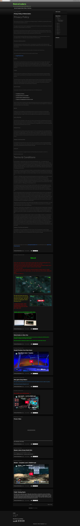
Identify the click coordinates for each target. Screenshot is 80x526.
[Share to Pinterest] (37, 250)
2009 (58, 32)
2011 (58, 29)
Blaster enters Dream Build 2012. (23, 450)
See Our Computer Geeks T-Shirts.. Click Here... (23, 8)
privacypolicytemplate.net (32, 244)
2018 (58, 23)
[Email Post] (31, 250)
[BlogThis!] (34, 250)
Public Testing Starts (19, 492)
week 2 (14, 516)
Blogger (45, 523)
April (59, 18)
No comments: (27, 250)
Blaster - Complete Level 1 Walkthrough (25, 462)
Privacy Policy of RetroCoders (22, 13)
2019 (58, 17)
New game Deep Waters (20, 379)
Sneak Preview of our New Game (23, 350)
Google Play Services (19, 55)
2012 (58, 27)
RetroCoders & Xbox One (21, 335)
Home (31, 504)
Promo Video (17, 419)
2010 (58, 30)
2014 (58, 24)
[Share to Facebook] (36, 250)
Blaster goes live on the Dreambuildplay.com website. (22, 452)
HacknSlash (15, 514)
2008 (58, 33)
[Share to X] (35, 250)
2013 (58, 26)
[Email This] (33, 250)
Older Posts (50, 504)
